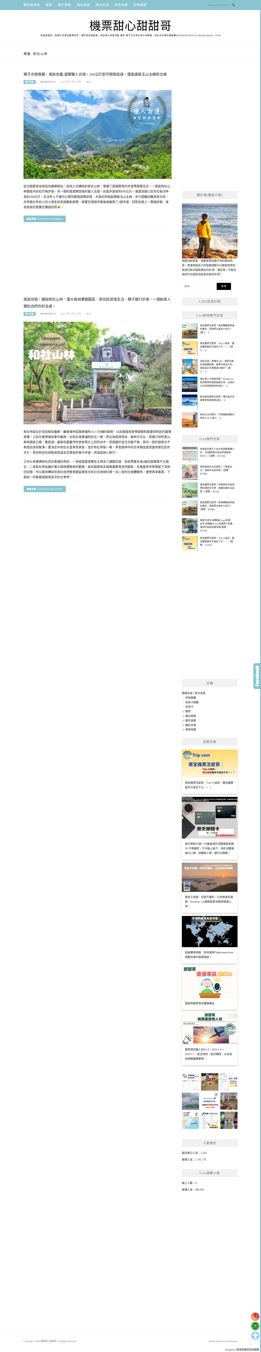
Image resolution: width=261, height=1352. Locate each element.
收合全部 (200, 693)
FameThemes (231, 1341)
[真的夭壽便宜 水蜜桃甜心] (228, 1120)
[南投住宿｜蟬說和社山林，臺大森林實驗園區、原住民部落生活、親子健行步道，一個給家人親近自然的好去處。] (98, 372)
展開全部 (187, 693)
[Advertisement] (98, 264)
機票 (49, 5)
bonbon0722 (48, 82)
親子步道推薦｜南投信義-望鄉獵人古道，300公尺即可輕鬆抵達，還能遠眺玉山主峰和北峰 (95, 74)
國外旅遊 (64, 5)
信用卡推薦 (192, 702)
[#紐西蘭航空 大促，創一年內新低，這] (209, 1101)
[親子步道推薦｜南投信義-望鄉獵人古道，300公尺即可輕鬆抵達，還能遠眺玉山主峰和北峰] (98, 134)
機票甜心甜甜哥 (130, 26)
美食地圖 (121, 5)
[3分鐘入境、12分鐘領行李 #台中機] (228, 1101)
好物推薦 (140, 5)
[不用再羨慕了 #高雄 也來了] (190, 1120)
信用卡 (189, 706)
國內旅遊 (83, 5)
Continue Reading (50, 219)
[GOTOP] (255, 1336)
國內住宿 (102, 5)
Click (257, 676)
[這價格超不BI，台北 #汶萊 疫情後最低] (228, 1081)
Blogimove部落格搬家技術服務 (242, 1349)
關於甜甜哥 (32, 5)
